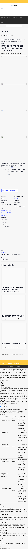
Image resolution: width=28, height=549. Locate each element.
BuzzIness (3, 20)
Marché (3, 221)
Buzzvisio (10, 20)
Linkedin (10, 363)
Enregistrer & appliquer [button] (5, 548)
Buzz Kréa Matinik (19, 20)
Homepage (17, 363)
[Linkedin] (17, 1)
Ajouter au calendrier (10, 190)
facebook (17, 361)
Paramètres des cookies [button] (5, 378)
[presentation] (13, 277)
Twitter (11, 361)
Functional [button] (2, 504)
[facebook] (13, 1)
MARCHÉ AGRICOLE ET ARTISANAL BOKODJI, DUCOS (7, 353)
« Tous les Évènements (7, 32)
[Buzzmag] (14, 5)
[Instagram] (9, 1)
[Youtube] (15, 1)
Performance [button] (3, 513)
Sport (8, 17)
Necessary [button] (2, 404)
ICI (12, 167)
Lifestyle (14, 17)
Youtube (3, 363)
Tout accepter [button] (15, 378)
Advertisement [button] (3, 530)
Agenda (21, 17)
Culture (3, 17)
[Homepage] (19, 1)
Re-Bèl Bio (16, 198)
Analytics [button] (2, 521)
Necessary (4, 406)
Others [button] (1, 540)
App (2, 22)
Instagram (4, 361)
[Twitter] (11, 1)
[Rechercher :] (14, 26)
